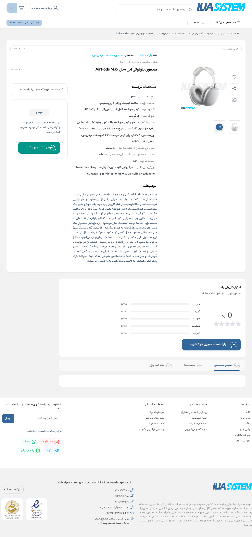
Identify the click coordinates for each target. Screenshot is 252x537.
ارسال (7, 418)
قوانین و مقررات (156, 424)
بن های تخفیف (156, 412)
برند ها (197, 23)
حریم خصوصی (199, 418)
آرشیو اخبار (245, 429)
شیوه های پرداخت (155, 418)
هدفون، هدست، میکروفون (171, 34)
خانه (236, 34)
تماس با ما (245, 418)
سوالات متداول (242, 435)
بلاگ (248, 424)
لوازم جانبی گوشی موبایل (201, 34)
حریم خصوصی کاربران (196, 429)
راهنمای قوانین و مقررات (151, 429)
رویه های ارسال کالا (198, 424)
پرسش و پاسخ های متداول (194, 412)
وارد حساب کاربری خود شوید (208, 344)
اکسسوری (223, 34)
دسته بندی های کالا (226, 23)
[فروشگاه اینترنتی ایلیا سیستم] (221, 7)
